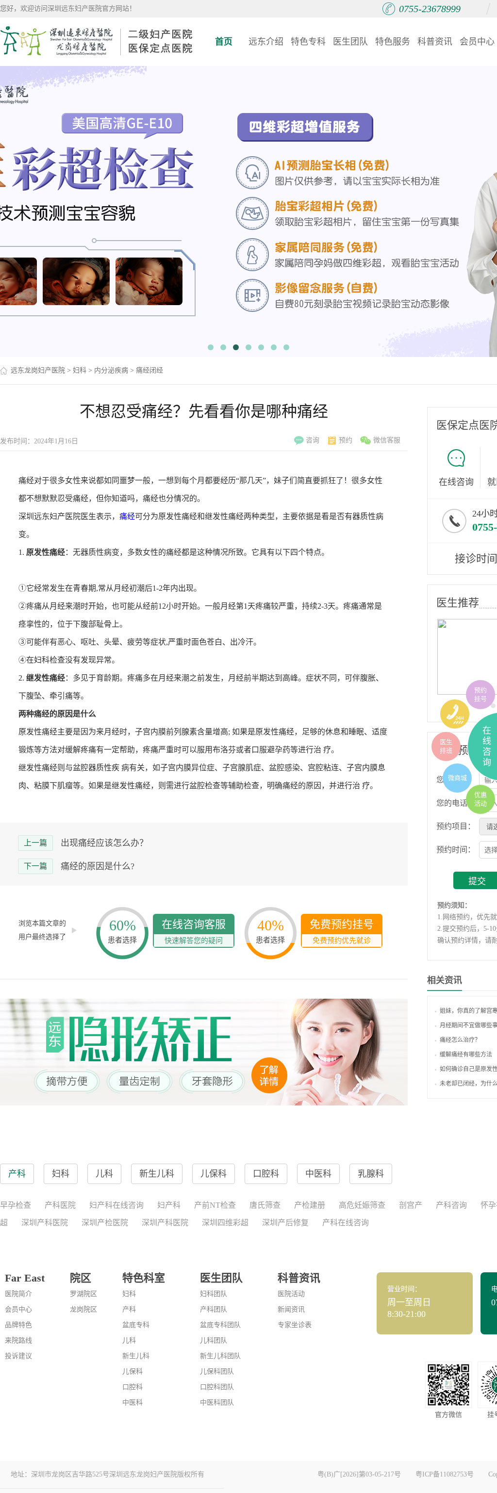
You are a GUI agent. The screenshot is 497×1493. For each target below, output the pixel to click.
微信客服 (386, 440)
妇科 (79, 370)
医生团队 (350, 42)
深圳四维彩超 (225, 1222)
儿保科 (132, 1371)
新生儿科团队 (220, 1356)
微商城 (457, 777)
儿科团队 (213, 1340)
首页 (223, 42)
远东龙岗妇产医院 (38, 370)
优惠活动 (480, 799)
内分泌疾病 (111, 370)
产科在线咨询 (345, 1222)
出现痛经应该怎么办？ (104, 843)
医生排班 (446, 746)
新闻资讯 (291, 1309)
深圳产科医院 (44, 1222)
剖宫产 (410, 1205)
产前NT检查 (215, 1205)
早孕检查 (15, 1205)
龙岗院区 (83, 1309)
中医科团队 (217, 1402)
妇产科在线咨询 (116, 1205)
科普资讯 (434, 42)
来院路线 (18, 1340)
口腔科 (132, 1387)
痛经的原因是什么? (97, 866)
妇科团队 (213, 1294)
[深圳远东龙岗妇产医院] (97, 41)
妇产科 (169, 1205)
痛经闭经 (149, 370)
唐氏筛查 (265, 1205)
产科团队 (213, 1309)
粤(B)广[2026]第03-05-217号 (359, 1474)
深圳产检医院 (105, 1222)
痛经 (127, 516)
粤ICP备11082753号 (444, 1474)
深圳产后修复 (285, 1222)
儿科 (129, 1340)
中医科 (132, 1402)
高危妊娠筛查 (362, 1205)
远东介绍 (265, 42)
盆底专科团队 (220, 1325)
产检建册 (309, 1205)
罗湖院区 (83, 1294)
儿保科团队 (217, 1371)
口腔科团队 (217, 1387)
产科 (129, 1309)
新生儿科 (135, 1356)
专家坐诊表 (295, 1325)
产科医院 (60, 1205)
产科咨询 (451, 1205)
